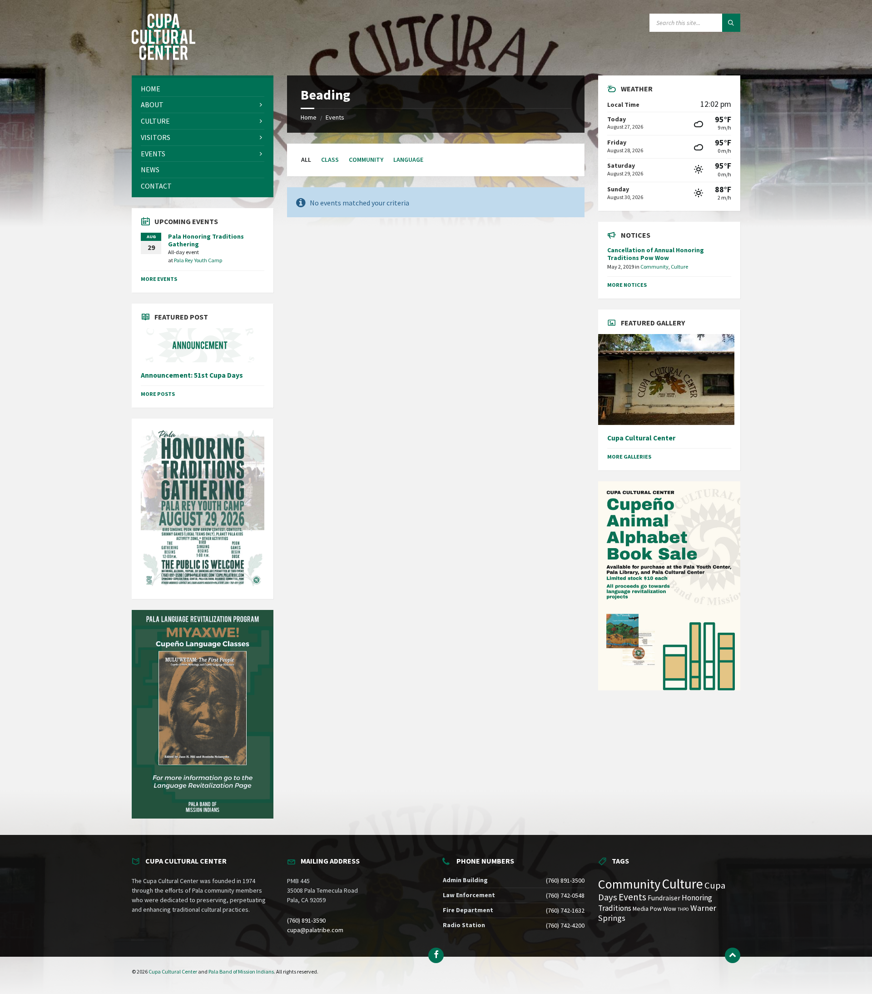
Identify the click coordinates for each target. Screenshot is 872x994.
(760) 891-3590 (306, 920)
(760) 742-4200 (565, 925)
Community (366, 159)
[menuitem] (202, 89)
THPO (683, 909)
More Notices (627, 284)
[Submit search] (731, 23)
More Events (159, 278)
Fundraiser (664, 898)
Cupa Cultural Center (641, 438)
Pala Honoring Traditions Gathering (206, 240)
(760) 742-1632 (565, 910)
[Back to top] (732, 955)
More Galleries (629, 456)
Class (330, 159)
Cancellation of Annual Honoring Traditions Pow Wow (655, 254)
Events (335, 117)
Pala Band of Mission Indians (241, 971)
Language (408, 159)
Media (641, 909)
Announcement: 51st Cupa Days (192, 375)
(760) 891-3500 (565, 880)
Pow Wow (663, 909)
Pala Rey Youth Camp (198, 260)
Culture (679, 266)
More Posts (158, 393)
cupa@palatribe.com (315, 930)
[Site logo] (163, 57)
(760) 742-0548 (565, 895)
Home (309, 117)
